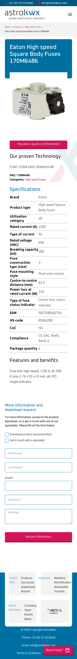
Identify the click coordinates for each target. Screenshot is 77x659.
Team (27, 610)
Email (9, 477)
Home (7, 27)
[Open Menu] (70, 14)
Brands (25, 591)
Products (17, 27)
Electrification (62, 582)
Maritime (59, 578)
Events (28, 614)
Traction (59, 591)
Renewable (61, 587)
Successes (27, 582)
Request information (38, 536)
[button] (62, 77)
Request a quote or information (38, 144)
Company (30, 605)
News (27, 619)
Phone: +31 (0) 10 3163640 (38, 637)
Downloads (28, 587)
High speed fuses (32, 27)
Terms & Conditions (29, 653)
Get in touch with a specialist (27, 440)
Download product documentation (31, 434)
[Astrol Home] (55, 611)
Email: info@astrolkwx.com (38, 645)
